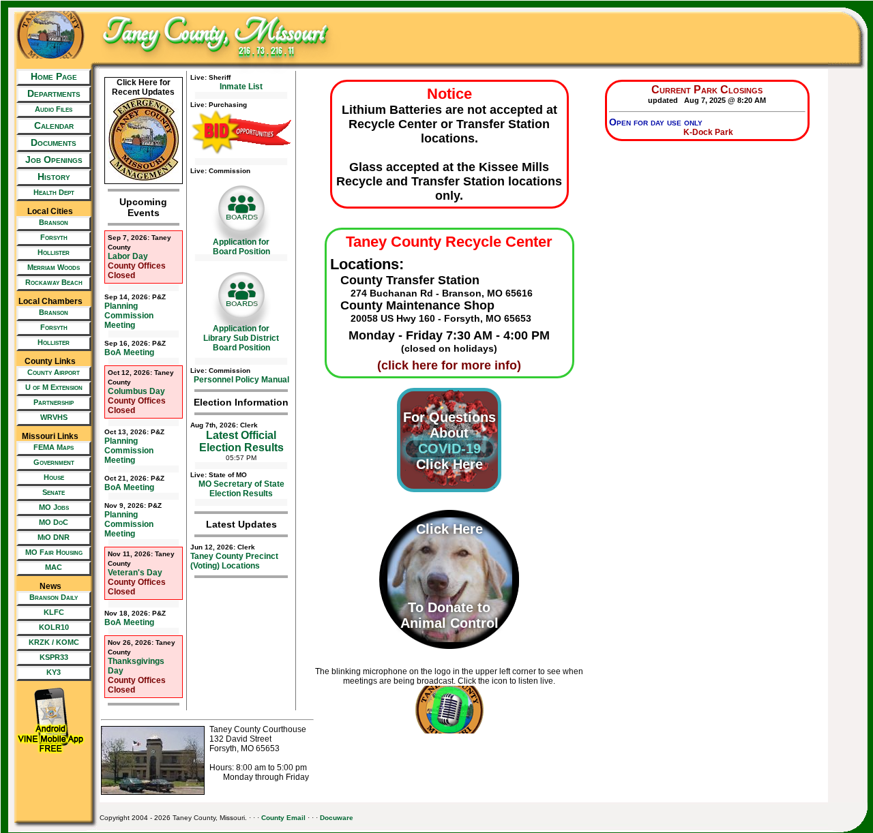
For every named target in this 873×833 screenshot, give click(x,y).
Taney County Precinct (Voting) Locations (234, 557)
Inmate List (241, 86)
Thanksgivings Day (141, 657)
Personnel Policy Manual (241, 379)
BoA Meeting (135, 348)
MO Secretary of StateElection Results (241, 488)
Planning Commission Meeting (135, 311)
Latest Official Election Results (241, 441)
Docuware (336, 817)
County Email (283, 817)
